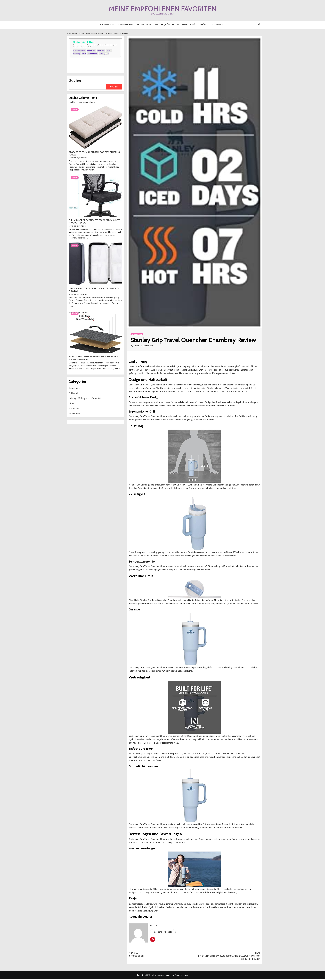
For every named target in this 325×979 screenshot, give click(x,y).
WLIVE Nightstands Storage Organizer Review (93, 356)
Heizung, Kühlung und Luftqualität (176, 24)
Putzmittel (218, 24)
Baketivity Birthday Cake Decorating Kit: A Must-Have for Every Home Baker (229, 956)
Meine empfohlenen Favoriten (162, 9)
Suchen (75, 80)
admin (136, 345)
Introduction (136, 954)
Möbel (204, 24)
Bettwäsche (144, 24)
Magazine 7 (171, 975)
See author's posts (163, 931)
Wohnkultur (125, 24)
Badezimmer (107, 24)
